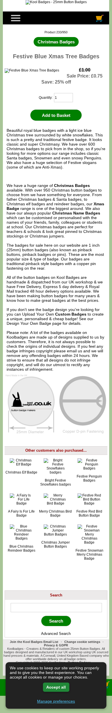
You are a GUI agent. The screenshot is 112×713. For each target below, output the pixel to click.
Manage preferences (56, 701)
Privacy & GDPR (56, 645)
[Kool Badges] (56, 2)
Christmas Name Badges (76, 213)
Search (56, 595)
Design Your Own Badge (29, 323)
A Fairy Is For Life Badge (21, 513)
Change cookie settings (82, 642)
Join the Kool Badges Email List (34, 642)
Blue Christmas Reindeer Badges (21, 548)
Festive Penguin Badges (89, 478)
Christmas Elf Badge (21, 472)
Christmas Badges (72, 185)
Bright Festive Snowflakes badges (55, 482)
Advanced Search (56, 633)
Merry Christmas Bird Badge (55, 513)
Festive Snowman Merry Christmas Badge (89, 554)
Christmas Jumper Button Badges (55, 544)
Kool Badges (68, 277)
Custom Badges (70, 314)
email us (74, 351)
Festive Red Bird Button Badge (89, 513)
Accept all (56, 687)
